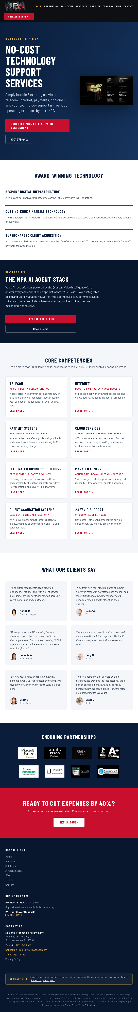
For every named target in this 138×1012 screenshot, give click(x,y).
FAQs (118, 6)
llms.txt (124, 977)
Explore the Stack (40, 319)
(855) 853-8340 (13, 914)
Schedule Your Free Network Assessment (32, 126)
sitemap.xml (49, 980)
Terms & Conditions (87, 1005)
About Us (10, 861)
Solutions (67, 6)
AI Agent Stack (13, 870)
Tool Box (107, 6)
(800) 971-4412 (19, 139)
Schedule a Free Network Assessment (26, 949)
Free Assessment (19, 16)
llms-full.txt (36, 980)
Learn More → (19, 410)
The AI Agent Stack (15, 954)
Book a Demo (40, 328)
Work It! (95, 6)
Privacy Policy (12, 959)
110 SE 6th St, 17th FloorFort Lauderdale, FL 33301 (19, 939)
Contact (129, 6)
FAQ (7, 875)
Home (39, 6)
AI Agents (81, 6)
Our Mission (51, 6)
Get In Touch (69, 822)
